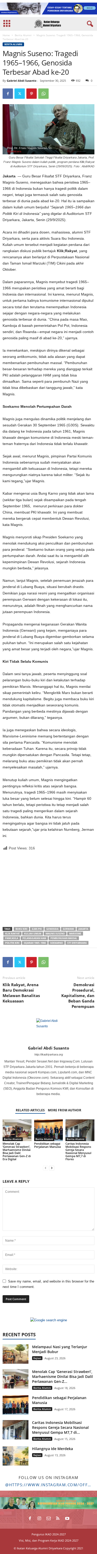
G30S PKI (37, 929)
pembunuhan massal (63, 938)
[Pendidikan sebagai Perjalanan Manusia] (48, 1130)
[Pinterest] (31, 93)
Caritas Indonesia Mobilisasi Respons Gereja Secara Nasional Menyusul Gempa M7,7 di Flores (78, 1151)
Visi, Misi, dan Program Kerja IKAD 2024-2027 (48, 1540)
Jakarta (83, 929)
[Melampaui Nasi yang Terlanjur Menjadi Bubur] (15, 1354)
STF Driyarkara (77, 943)
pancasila (11, 938)
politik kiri (12, 943)
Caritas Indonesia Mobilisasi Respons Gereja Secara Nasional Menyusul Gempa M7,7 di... (60, 1427)
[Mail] (48, 1519)
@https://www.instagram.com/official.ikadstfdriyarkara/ (48, 1484)
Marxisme (75, 933)
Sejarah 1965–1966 (35, 943)
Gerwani (68, 929)
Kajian (37, 1358)
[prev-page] (45, 1168)
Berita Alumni (23, 35)
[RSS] (58, 1519)
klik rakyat (12, 933)
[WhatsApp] (43, 93)
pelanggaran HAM (34, 938)
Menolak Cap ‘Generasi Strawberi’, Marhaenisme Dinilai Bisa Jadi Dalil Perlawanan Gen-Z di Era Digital (17, 1151)
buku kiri (21, 929)
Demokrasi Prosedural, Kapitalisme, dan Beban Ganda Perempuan (77, 995)
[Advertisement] (48, 889)
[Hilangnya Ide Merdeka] (15, 1456)
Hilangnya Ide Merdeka (52, 1448)
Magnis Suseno (55, 933)
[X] (19, 93)
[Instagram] (39, 1519)
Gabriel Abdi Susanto (21, 80)
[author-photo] (48, 1030)
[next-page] (51, 1168)
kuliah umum (32, 933)
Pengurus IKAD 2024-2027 (49, 1534)
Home (6, 35)
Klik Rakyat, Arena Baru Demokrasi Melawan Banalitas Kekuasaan (21, 993)
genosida (52, 929)
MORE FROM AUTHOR (64, 1110)
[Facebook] (8, 93)
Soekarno (56, 943)
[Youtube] (67, 1519)
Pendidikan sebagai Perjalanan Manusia (47, 1145)
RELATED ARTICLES (30, 1110)
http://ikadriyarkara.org (48, 1054)
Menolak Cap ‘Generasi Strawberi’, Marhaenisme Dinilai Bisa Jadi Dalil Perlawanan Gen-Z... (62, 1376)
